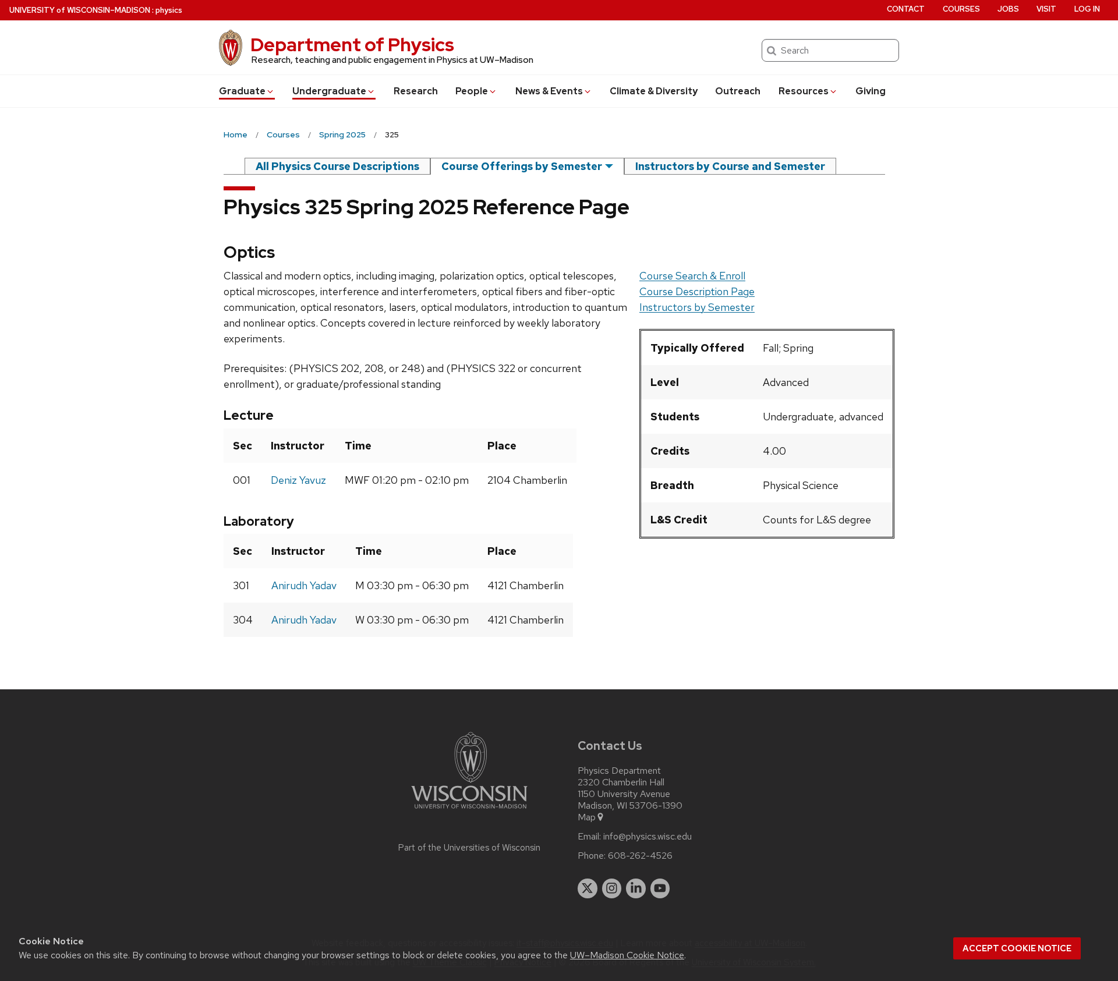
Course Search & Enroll (692, 275)
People (471, 91)
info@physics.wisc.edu (647, 836)
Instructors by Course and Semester (730, 166)
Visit (1046, 9)
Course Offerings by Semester (521, 166)
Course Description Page (697, 291)
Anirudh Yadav (304, 585)
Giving (870, 91)
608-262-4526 (640, 856)
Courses (961, 9)
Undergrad (329, 91)
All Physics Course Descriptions (337, 166)
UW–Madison (79, 10)
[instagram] (612, 888)
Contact (906, 9)
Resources (804, 91)
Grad (242, 91)
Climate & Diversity (654, 91)
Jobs (1008, 9)
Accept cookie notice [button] (1017, 948)
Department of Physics (352, 44)
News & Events (549, 91)
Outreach (737, 91)
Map (587, 817)
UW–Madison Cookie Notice (627, 955)
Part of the (469, 847)
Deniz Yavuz (298, 480)
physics (168, 10)
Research (416, 91)
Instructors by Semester (697, 307)
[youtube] (660, 888)
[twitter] (587, 888)
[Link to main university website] (469, 811)
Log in (1087, 9)
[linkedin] (636, 888)
